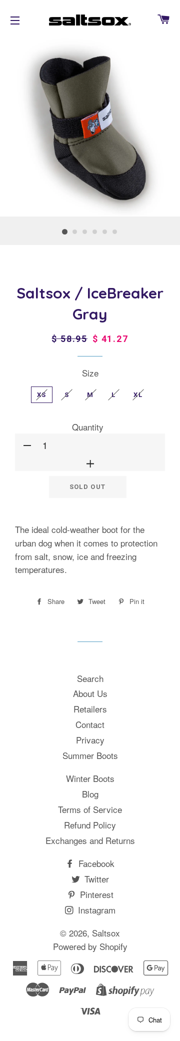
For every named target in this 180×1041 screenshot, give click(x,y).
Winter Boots (90, 778)
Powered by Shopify (90, 946)
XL (138, 394)
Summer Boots (90, 755)
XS (41, 394)
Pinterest (96, 894)
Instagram (96, 910)
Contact (90, 724)
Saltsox (106, 932)
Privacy (90, 740)
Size (90, 372)
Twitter (95, 878)
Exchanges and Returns (90, 840)
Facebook (95, 863)
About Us (90, 693)
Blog (90, 794)
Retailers (90, 708)
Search (90, 678)
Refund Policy (90, 824)
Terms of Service (90, 809)
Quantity (88, 426)
